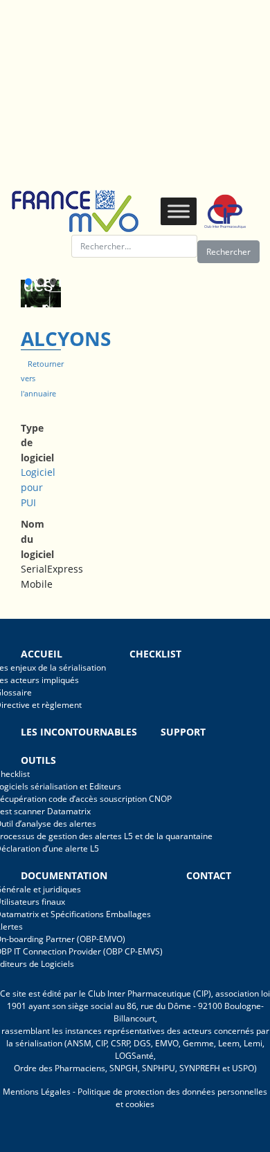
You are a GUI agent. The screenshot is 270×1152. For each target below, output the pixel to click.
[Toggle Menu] (179, 211)
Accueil (41, 653)
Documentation (64, 875)
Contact (208, 875)
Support (183, 731)
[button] (28, 281)
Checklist (155, 653)
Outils (38, 760)
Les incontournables (79, 731)
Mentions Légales (37, 1091)
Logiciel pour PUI (38, 486)
